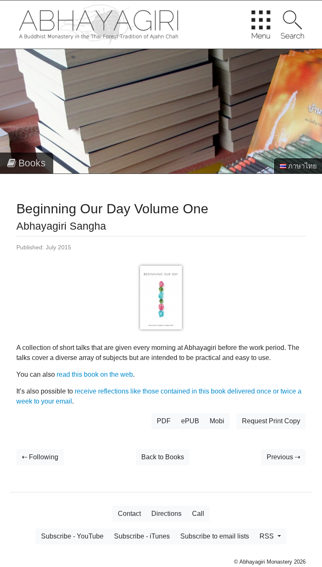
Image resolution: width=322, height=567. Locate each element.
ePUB (190, 421)
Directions (166, 513)
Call (198, 513)
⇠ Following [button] (40, 457)
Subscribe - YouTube (72, 536)
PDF (164, 421)
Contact (129, 513)
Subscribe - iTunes (142, 536)
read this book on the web (95, 374)
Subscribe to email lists (214, 536)
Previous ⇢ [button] (283, 457)
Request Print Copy (271, 421)
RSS (267, 536)
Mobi (217, 421)
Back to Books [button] (162, 457)
